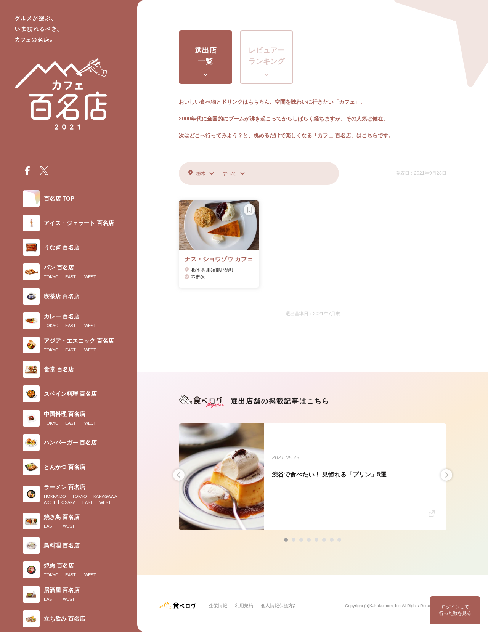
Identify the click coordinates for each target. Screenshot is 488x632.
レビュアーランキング (267, 55)
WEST (90, 276)
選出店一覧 (206, 55)
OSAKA (68, 502)
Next (446, 475)
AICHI (49, 502)
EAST (70, 276)
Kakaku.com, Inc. (385, 605)
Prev (179, 475)
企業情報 (218, 605)
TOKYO (51, 276)
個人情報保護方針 (279, 605)
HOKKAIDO (55, 496)
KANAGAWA (105, 496)
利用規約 (244, 605)
